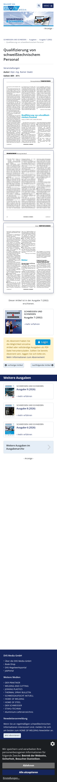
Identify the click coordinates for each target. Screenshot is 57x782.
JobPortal (9, 670)
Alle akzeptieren (28, 772)
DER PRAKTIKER (12, 682)
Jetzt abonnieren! (12, 735)
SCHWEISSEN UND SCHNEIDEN (15, 39)
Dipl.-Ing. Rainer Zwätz (22, 72)
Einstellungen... (11, 778)
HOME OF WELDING (14, 698)
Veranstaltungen (12, 68)
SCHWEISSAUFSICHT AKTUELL (19, 695)
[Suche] (39, 5)
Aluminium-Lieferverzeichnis (19, 712)
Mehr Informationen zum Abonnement (26, 357)
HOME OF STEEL (13, 702)
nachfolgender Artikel (41, 365)
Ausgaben (33, 39)
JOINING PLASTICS (14, 689)
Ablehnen (28, 765)
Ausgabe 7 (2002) (45, 39)
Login (44, 342)
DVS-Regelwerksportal (15, 667)
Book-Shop (10, 664)
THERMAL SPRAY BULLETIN (18, 692)
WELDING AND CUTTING (16, 686)
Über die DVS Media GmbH (18, 661)
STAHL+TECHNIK (13, 708)
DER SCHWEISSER (13, 705)
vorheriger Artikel (15, 365)
